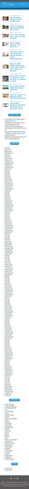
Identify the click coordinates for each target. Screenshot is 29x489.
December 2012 (9, 370)
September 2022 (9, 167)
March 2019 (8, 241)
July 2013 (7, 361)
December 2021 (9, 183)
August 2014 (8, 338)
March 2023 (8, 156)
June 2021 (7, 193)
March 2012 (8, 384)
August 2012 (8, 375)
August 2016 (8, 296)
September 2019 (9, 230)
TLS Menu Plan (9, 450)
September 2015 (9, 315)
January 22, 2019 (18, 49)
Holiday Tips (8, 425)
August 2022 (8, 169)
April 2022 (7, 176)
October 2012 (8, 372)
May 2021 (7, 195)
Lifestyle (12, 24)
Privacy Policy (8, 468)
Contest (7, 413)
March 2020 (8, 220)
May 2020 (7, 216)
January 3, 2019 (17, 92)
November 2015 (9, 312)
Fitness (11, 61)
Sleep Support (8, 441)
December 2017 (9, 268)
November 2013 (9, 354)
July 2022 (7, 170)
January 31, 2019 (17, 15)
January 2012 (8, 388)
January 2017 (8, 287)
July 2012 (7, 377)
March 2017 (8, 283)
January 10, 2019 (18, 84)
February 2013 (8, 366)
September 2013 (9, 358)
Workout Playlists (9, 459)
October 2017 (8, 271)
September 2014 (9, 336)
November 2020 (9, 206)
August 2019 (8, 232)
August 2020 (8, 211)
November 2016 (9, 291)
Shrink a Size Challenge (11, 439)
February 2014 (8, 349)
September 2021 (9, 188)
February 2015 (8, 328)
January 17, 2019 (17, 61)
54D (6, 409)
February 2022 (8, 179)
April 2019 (7, 239)
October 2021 (8, 186)
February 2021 (8, 200)
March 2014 (8, 347)
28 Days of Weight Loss (11, 406)
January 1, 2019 (18, 101)
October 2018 (8, 250)
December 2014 (9, 331)
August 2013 (8, 359)
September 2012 (9, 374)
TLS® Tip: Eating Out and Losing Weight (17, 36)
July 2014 (7, 340)
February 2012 (8, 386)
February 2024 (8, 151)
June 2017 (7, 278)
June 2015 (7, 321)
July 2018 (7, 255)
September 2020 (9, 209)
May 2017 (7, 280)
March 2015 (8, 326)
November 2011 (9, 391)
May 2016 (7, 301)
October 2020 (8, 208)
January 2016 (8, 308)
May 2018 (7, 259)
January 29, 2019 (18, 32)
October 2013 (8, 356)
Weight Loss (8, 457)
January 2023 (8, 160)
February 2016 (8, 306)
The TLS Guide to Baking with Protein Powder (18, 96)
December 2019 (9, 225)
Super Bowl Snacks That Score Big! (16, 19)
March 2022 (8, 177)
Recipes (11, 15)
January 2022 (8, 181)
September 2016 (9, 294)
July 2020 (7, 213)
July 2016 (7, 298)
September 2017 (9, 273)
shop (6, 438)
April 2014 (7, 345)
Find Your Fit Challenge (11, 418)
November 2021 (9, 185)
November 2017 (9, 269)
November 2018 (9, 248)
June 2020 (7, 215)
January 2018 (8, 266)
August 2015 (8, 317)
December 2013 (9, 352)
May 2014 (7, 344)
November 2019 (9, 227)
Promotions (8, 430)
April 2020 (7, 218)
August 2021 (8, 190)
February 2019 (8, 243)
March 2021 (8, 199)
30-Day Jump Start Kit (10, 407)
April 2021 (7, 197)
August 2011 (8, 395)
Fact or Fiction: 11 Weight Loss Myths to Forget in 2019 (18, 78)
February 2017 (8, 285)
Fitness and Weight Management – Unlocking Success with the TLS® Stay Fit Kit (15, 128)
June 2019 (7, 236)
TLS (18, 4)
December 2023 (9, 153)
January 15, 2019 (18, 73)
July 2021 (7, 192)
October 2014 (8, 335)
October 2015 (8, 313)
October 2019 (8, 229)
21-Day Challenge (9, 404)
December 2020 (9, 204)
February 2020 (8, 222)
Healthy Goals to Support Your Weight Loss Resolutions (17, 55)
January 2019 (8, 245)
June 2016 (7, 299)
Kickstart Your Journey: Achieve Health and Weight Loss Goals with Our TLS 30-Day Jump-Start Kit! (15, 133)
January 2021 (8, 202)
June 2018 (7, 257)
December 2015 (9, 310)
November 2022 (9, 163)
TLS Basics (7, 448)
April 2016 (7, 303)
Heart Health (8, 423)
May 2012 (7, 381)
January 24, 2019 (18, 41)
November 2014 (9, 333)
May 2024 (7, 147)
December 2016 (9, 289)
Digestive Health (9, 415)
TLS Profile (8, 452)
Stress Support (9, 445)
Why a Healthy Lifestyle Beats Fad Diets (17, 28)
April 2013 (7, 365)
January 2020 (8, 223)
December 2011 (9, 389)
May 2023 (7, 155)
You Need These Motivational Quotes (17, 88)
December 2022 (9, 162)
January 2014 (8, 351)
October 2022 (8, 165)
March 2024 (8, 149)
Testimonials (8, 446)
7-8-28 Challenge (9, 411)
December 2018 (9, 246)
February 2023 (8, 158)
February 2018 (8, 264)
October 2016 (8, 292)
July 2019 (7, 234)
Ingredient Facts (9, 427)
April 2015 (7, 324)
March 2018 (8, 262)
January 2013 (8, 368)
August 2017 (8, 275)
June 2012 (7, 379)
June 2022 (7, 172)
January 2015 (8, 329)
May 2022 (7, 174)
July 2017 (7, 276)
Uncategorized (9, 455)
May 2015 (7, 322)
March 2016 (8, 305)
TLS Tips (12, 73)
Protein (7, 432)
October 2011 (8, 393)
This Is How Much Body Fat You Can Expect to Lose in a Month (17, 67)
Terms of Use (8, 470)
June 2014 (7, 342)
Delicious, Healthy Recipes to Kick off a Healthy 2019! (17, 106)
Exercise (7, 416)
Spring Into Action (9, 443)
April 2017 (7, 282)
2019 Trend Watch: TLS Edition (15, 45)
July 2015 (7, 319)
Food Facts (7, 422)
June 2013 (7, 363)
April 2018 (7, 261)
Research (7, 436)
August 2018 (8, 253)
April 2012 (7, 382)
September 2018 (9, 252)
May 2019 (7, 238)
